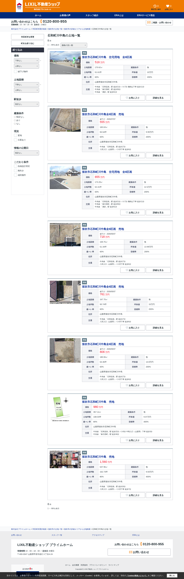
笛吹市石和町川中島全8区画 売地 (103, 114)
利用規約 (84, 565)
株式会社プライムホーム (20, 29)
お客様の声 (65, 15)
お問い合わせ (16, 535)
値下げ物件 (23, 71)
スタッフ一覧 (57, 535)
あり (18, 120)
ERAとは (119, 15)
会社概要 (75, 565)
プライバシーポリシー (98, 565)
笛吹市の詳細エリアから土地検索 (77, 29)
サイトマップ (113, 565)
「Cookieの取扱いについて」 (137, 576)
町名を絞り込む (27, 43)
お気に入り (134, 98)
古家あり (22, 140)
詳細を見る (158, 98)
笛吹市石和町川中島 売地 (98, 401)
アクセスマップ (98, 535)
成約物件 (22, 175)
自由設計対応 (24, 166)
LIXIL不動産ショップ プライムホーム (45, 545)
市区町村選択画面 (39, 29)
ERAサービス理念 (146, 15)
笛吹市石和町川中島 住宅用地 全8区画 (107, 57)
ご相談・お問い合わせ (161, 22)
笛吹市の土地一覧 (55, 29)
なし (18, 123)
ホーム (38, 15)
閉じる (172, 576)
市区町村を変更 (27, 37)
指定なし (20, 117)
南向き (21, 170)
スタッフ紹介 (92, 15)
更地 (20, 135)
